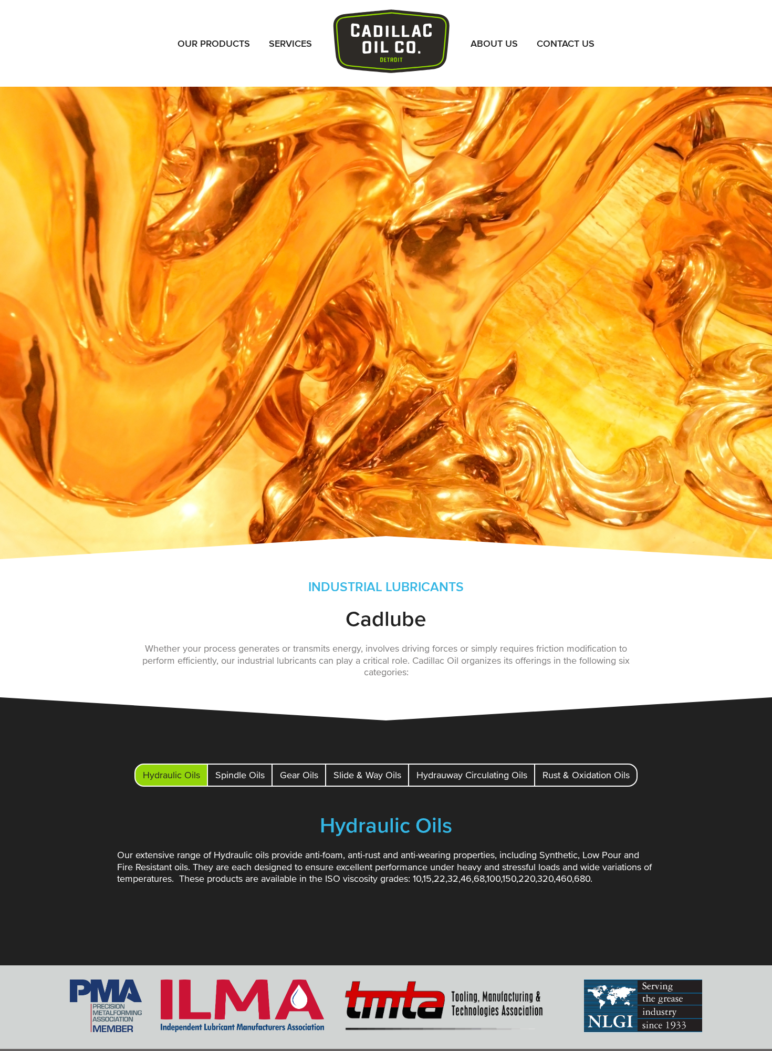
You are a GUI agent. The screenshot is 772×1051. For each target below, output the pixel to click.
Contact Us (565, 43)
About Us (494, 43)
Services (290, 43)
